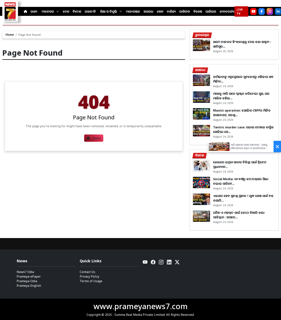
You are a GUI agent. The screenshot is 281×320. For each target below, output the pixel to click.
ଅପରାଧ (148, 11)
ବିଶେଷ (197, 11)
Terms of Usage (91, 281)
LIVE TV (240, 11)
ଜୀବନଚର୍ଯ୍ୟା (227, 11)
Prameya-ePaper (29, 276)
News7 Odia (25, 272)
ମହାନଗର (48, 11)
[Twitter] (177, 263)
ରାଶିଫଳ (184, 11)
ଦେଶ (66, 11)
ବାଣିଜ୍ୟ (171, 11)
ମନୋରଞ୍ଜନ (133, 11)
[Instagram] (270, 11)
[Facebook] (261, 11)
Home (10, 34)
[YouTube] (145, 263)
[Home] (25, 11)
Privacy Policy (89, 276)
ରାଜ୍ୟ (34, 11)
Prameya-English (29, 286)
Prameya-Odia (27, 281)
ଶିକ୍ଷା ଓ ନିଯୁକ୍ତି (108, 11)
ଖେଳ (160, 11)
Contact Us (87, 272)
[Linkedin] (169, 263)
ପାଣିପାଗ (210, 11)
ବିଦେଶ (77, 11)
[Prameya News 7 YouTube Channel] (253, 11)
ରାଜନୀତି (90, 11)
